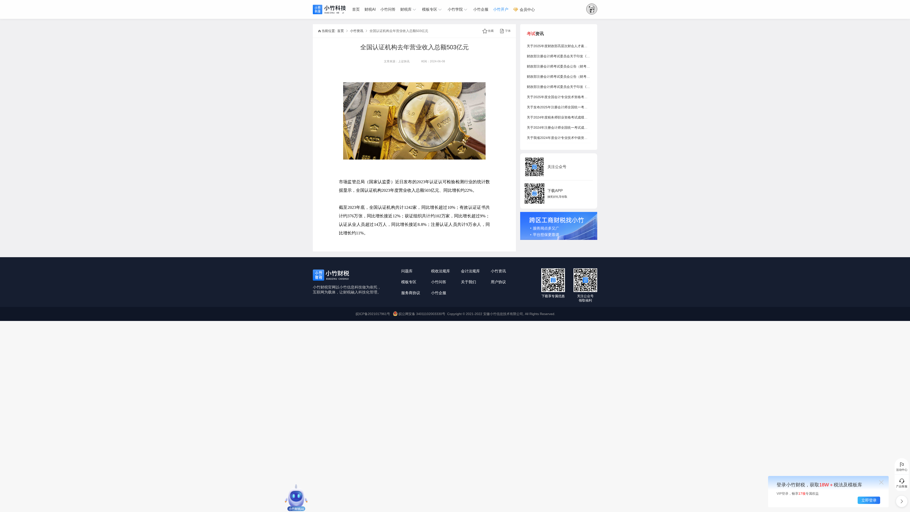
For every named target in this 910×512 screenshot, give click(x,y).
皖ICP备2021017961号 (373, 314)
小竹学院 (455, 9)
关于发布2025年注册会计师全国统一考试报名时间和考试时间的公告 (559, 107)
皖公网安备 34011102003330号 (422, 314)
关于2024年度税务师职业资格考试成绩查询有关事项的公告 (559, 117)
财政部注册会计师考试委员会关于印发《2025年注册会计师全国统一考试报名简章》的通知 (559, 56)
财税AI (370, 9)
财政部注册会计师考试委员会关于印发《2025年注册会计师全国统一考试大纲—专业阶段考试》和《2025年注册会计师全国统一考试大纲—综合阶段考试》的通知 (559, 87)
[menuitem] (357, 9)
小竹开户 (500, 9)
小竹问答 (388, 9)
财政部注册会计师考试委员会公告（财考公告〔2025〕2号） (559, 76)
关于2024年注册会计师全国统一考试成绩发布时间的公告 (559, 127)
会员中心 (527, 10)
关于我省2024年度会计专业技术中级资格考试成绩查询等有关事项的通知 (559, 138)
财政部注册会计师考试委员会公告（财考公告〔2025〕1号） (559, 66)
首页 (356, 9)
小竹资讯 (356, 31)
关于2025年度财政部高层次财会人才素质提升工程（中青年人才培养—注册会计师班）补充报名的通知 (559, 46)
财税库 (406, 9)
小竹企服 (480, 9)
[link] (340, 31)
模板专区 (429, 9)
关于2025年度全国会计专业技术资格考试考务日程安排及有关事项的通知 (559, 97)
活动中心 (901, 469)
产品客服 (901, 486)
